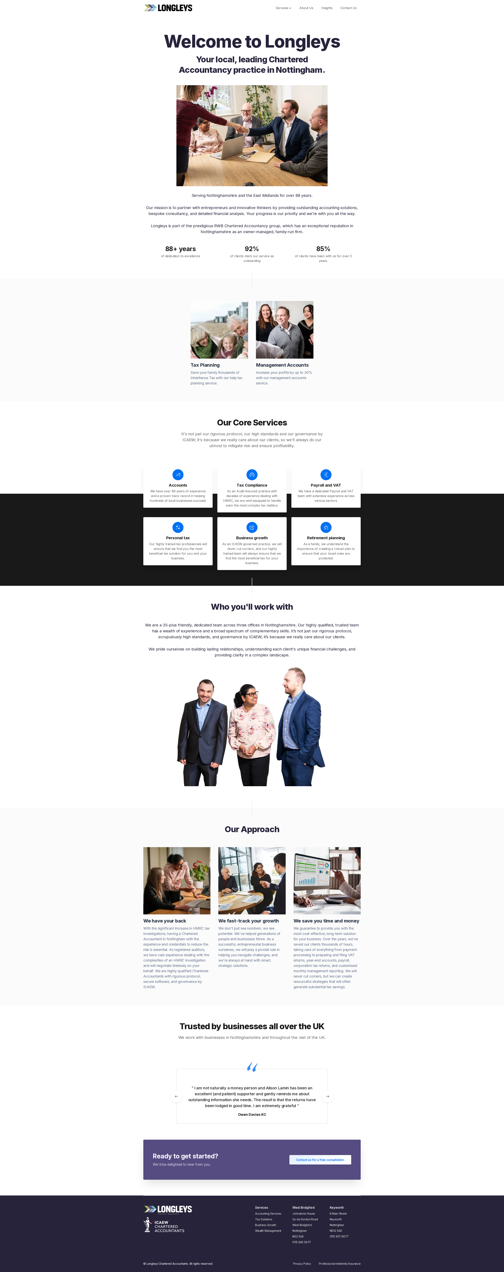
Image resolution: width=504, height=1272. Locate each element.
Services (282, 8)
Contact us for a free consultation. (320, 1160)
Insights (327, 8)
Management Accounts (282, 365)
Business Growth (265, 1225)
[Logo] (168, 8)
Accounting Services (268, 1213)
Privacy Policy (302, 1263)
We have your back (164, 921)
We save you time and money (326, 921)
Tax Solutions (263, 1219)
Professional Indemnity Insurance (340, 1263)
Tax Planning (205, 365)
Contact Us (348, 8)
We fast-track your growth (248, 921)
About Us (306, 8)
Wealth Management (268, 1230)
